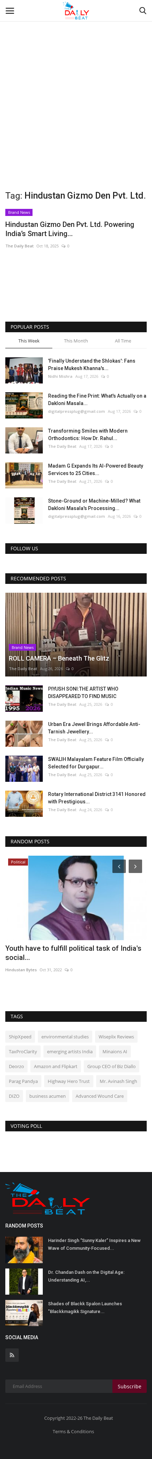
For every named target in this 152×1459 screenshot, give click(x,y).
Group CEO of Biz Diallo (111, 1066)
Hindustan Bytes (21, 960)
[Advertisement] (76, 80)
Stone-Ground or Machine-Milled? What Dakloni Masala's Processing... (94, 504)
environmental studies (65, 1036)
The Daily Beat (19, 245)
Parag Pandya (23, 1081)
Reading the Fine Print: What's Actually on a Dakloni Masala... (97, 399)
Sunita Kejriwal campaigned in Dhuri (62, 948)
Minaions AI (115, 1051)
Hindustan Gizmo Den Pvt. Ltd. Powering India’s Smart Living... (69, 229)
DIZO (14, 1096)
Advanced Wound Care (100, 1096)
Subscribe (129, 1386)
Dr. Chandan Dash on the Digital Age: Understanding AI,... (86, 1276)
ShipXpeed (20, 1036)
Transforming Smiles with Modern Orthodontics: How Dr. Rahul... (88, 434)
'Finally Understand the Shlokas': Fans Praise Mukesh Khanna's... (91, 364)
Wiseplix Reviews (116, 1036)
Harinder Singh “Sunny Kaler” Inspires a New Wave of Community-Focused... (94, 1244)
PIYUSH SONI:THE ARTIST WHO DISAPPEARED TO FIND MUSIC (83, 692)
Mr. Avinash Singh (118, 1081)
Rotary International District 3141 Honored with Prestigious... (97, 797)
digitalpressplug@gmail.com (76, 411)
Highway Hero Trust (69, 1081)
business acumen (47, 1096)
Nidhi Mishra (60, 376)
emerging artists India (70, 1051)
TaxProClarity (23, 1051)
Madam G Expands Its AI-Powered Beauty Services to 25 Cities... (95, 469)
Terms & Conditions (73, 1431)
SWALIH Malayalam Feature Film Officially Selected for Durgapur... (96, 762)
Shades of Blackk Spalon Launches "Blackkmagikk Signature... (85, 1307)
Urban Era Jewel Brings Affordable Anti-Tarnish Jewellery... (94, 727)
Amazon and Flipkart (55, 1066)
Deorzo (16, 1066)
